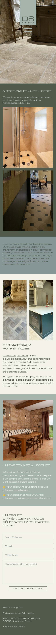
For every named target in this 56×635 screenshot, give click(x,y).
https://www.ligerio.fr (17, 489)
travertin (22, 355)
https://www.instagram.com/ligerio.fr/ (27, 497)
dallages (16, 358)
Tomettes (9, 355)
